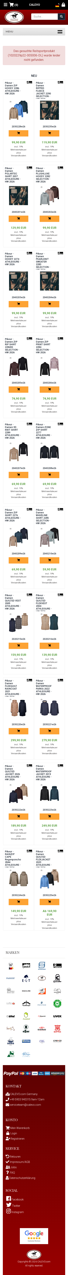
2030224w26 (18, 895)
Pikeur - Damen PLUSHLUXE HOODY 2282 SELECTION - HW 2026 (43, 175)
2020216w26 (49, 639)
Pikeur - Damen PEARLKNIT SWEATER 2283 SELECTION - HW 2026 (43, 261)
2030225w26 (49, 895)
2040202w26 (49, 212)
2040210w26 (49, 553)
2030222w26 (18, 810)
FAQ (12, 1172)
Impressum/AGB (19, 1161)
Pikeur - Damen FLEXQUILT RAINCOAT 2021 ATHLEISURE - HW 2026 (13, 688)
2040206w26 (49, 382)
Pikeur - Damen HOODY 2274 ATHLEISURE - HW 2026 (13, 259)
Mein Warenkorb (20, 1128)
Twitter (16, 1205)
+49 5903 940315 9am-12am (26, 1099)
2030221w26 (49, 724)
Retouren (15, 1156)
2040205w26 (18, 382)
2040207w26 (18, 468)
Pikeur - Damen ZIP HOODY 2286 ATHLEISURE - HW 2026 (13, 88)
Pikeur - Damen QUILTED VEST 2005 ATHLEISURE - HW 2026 (13, 602)
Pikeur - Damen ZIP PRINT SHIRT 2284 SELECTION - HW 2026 (43, 346)
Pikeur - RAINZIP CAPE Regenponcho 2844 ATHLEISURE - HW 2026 (13, 859)
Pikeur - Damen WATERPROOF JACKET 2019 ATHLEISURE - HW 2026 (44, 773)
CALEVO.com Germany (24, 1094)
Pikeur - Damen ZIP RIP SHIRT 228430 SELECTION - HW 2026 (12, 346)
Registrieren (17, 1138)
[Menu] (5, 5)
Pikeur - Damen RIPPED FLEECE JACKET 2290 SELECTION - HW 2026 (43, 90)
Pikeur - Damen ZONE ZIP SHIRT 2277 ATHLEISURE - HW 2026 (44, 431)
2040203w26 (18, 297)
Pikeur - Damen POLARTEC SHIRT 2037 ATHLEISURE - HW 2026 (13, 175)
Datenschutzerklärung (22, 1177)
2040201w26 (18, 212)
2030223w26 (49, 810)
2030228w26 (18, 126)
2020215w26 (18, 639)
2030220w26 (18, 724)
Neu (34, 76)
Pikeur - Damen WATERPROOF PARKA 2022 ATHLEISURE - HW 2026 (44, 687)
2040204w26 (49, 297)
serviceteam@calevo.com (25, 1104)
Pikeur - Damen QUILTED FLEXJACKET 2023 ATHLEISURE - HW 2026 (44, 859)
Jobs (13, 1167)
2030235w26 (49, 126)
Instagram (17, 1212)
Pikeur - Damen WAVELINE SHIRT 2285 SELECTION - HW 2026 (43, 516)
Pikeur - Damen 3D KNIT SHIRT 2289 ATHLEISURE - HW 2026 (13, 431)
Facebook (17, 1199)
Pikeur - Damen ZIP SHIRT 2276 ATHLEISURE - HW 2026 (13, 515)
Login (13, 1133)
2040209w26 (18, 553)
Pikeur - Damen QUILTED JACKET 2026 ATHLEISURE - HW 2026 (13, 773)
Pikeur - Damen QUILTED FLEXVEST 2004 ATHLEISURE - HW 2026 (44, 603)
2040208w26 (49, 468)
